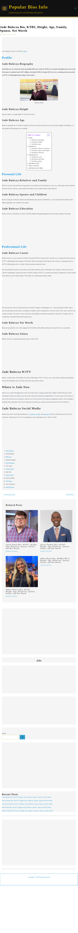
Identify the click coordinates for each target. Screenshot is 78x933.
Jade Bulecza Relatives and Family (41, 148)
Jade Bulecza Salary (37, 161)
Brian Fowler (10, 475)
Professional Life (33, 155)
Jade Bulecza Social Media (36, 168)
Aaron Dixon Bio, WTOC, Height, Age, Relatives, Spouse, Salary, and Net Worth (21, 546)
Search (4, 733)
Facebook (32, 414)
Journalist (8, 551)
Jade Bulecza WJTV (34, 163)
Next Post (71, 495)
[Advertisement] (39, 44)
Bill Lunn (9, 457)
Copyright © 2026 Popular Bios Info (39, 877)
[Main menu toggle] (75, 8)
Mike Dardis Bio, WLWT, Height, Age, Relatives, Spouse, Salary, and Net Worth (26, 807)
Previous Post (8, 495)
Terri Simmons (10, 463)
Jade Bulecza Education (38, 152)
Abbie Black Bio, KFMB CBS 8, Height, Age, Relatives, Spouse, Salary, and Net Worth (55, 560)
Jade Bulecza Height (37, 142)
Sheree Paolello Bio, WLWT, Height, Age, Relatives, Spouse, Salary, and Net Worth (27, 811)
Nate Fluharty (10, 451)
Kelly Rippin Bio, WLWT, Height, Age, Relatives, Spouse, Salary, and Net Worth (26, 797)
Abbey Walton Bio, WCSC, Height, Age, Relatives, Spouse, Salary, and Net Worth (20, 591)
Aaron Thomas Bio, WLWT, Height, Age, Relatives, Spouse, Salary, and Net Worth (55, 546)
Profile (30, 138)
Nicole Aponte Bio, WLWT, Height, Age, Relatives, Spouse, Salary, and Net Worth (27, 800)
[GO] (22, 737)
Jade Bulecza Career (37, 157)
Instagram (46, 414)
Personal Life (32, 146)
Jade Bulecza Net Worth (38, 159)
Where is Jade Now (34, 165)
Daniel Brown (10, 487)
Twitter (38, 414)
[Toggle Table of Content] (47, 135)
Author (25, 51)
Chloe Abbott (10, 469)
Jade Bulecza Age (36, 144)
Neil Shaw (9, 481)
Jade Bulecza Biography (38, 140)
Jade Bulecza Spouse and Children (40, 150)
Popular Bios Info (28, 7)
